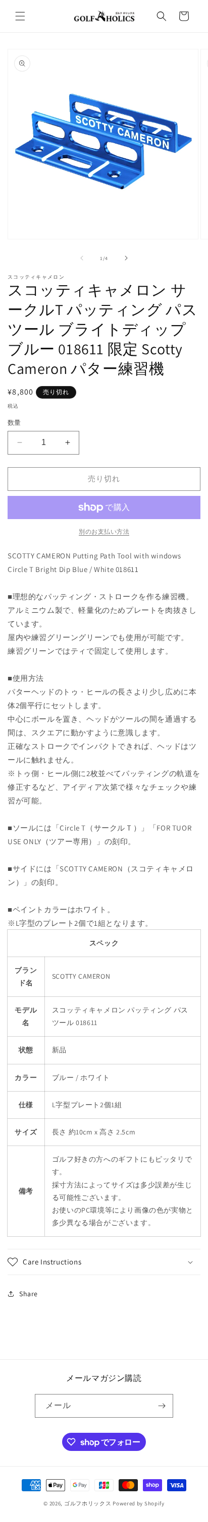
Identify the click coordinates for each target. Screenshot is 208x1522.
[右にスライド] (126, 258)
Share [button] (28, 1293)
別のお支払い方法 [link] (104, 531)
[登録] (161, 1406)
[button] (20, 16)
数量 (14, 422)
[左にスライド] (82, 258)
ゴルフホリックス (88, 1503)
